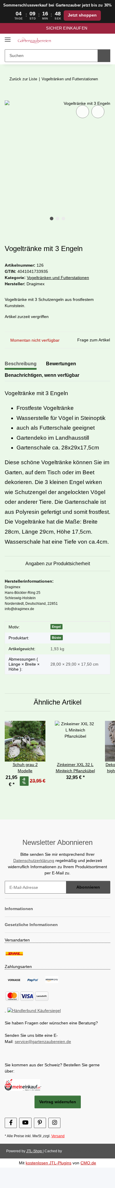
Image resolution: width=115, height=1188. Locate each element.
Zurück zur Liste (23, 79)
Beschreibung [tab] (21, 363)
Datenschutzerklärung (33, 860)
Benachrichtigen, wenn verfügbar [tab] (42, 375)
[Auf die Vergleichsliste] (82, 111)
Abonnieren (88, 887)
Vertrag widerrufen (57, 1101)
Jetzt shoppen (82, 15)
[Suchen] (104, 55)
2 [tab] (57, 218)
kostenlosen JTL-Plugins (48, 1163)
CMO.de (88, 1163)
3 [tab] (63, 218)
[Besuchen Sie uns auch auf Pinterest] (40, 1123)
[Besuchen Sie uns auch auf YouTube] (25, 1123)
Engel (56, 626)
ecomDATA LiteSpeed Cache (86, 1151)
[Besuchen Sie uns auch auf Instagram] (54, 1123)
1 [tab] (51, 218)
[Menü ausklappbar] (8, 37)
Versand (58, 1136)
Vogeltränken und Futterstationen (58, 277)
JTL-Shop (34, 1151)
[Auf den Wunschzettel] (97, 111)
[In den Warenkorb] (9, 97)
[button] (87, 40)
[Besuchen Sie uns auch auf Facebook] (11, 1123)
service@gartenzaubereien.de (43, 1041)
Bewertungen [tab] (61, 363)
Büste (56, 637)
